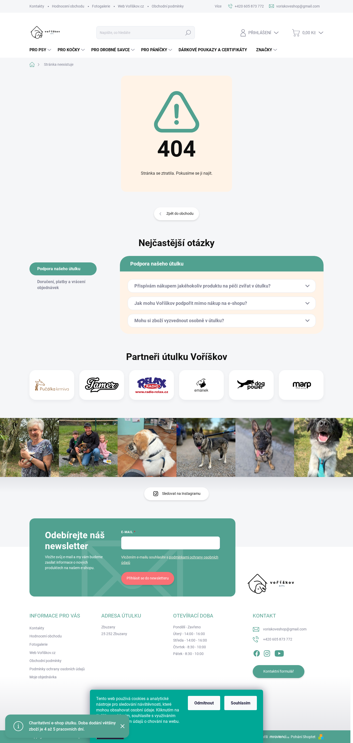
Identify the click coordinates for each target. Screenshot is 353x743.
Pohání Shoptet (303, 737)
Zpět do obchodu (180, 213)
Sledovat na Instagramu (181, 493)
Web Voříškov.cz (131, 6)
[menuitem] (40, 50)
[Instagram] (267, 652)
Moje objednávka (43, 677)
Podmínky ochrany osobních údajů (57, 669)
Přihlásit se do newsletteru (148, 578)
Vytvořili (261, 737)
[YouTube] (279, 652)
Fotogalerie (101, 6)
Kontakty (36, 6)
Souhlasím (240, 703)
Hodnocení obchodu (68, 6)
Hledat (188, 33)
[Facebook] (256, 652)
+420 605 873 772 (277, 639)
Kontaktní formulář (278, 671)
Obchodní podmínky (168, 6)
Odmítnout (204, 703)
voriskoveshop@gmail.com (284, 629)
